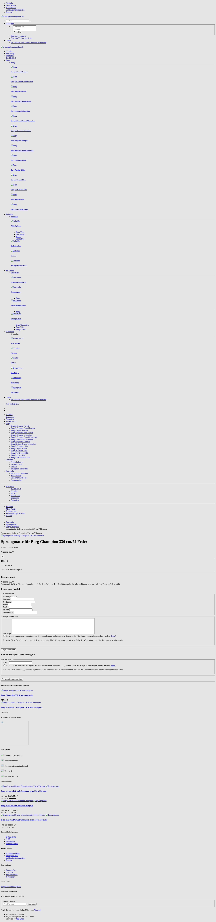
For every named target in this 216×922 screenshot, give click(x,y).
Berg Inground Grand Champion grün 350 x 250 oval (23, 820)
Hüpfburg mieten (13, 853)
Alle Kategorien (12, 404)
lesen (113, 636)
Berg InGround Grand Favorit (23, 428)
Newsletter (10, 877)
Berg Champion (22, 325)
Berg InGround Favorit (20, 426)
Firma (5, 604)
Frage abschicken (8, 650)
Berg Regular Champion (20, 442)
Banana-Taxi (11, 870)
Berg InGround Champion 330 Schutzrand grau (21, 707)
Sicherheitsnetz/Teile (19, 478)
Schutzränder (16, 475)
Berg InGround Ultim (19, 446)
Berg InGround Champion (21, 435)
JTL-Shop (20, 919)
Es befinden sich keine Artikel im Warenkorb (28, 43)
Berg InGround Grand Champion (24, 437)
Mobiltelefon (8, 612)
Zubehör (9, 214)
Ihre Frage (7, 633)
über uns (9, 872)
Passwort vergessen (18, 36)
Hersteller (10, 332)
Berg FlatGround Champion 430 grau (17, 805)
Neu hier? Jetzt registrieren (21, 38)
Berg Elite (20, 327)
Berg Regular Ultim (19, 448)
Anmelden (17, 32)
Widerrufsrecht (12, 844)
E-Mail (5, 607)
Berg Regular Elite (18, 455)
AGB (8, 839)
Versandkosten (12, 875)
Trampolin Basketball (19, 469)
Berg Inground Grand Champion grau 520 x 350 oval (23, 791)
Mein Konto (11, 5)
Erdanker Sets (16, 464)
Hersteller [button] (10, 487)
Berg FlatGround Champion (22, 439)
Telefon (6, 610)
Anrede (6, 597)
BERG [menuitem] (13, 493)
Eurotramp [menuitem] (15, 498)
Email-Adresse (9, 902)
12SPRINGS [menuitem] (16, 489)
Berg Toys (20, 232)
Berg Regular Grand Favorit (22, 433)
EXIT (18, 236)
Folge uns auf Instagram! (11, 887)
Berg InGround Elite (19, 451)
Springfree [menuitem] (15, 500)
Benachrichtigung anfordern (12, 679)
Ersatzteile (10, 270)
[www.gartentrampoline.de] (12, 16)
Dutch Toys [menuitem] (15, 496)
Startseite (9, 3)
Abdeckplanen (16, 462)
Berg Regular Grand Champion (23, 444)
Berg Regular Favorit (19, 430)
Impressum (10, 841)
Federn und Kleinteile (19, 473)
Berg (8, 60)
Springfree (10, 56)
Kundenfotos (11, 8)
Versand (37, 910)
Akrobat (9, 51)
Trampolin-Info (12, 856)
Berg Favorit (21, 329)
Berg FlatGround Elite (20, 453)
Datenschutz (11, 837)
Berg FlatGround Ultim (20, 457)
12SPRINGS (11, 58)
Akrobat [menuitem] (14, 491)
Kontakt (9, 12)
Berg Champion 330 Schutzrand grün (17, 695)
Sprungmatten (16, 480)
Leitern (14, 466)
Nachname (7, 602)
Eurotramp (10, 53)
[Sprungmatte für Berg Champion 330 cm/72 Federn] (22, 535)
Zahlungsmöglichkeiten (15, 10)
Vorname (6, 599)
